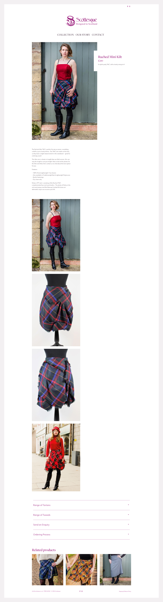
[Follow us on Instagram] (129, 6)
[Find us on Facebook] (127, 6)
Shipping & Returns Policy (125, 591)
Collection (65, 34)
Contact (98, 34)
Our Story (83, 34)
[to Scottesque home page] (81, 21)
